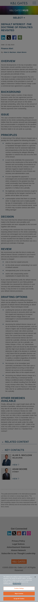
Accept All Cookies (19, 598)
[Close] (35, 577)
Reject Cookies (19, 593)
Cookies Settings (19, 588)
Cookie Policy (17, 583)
